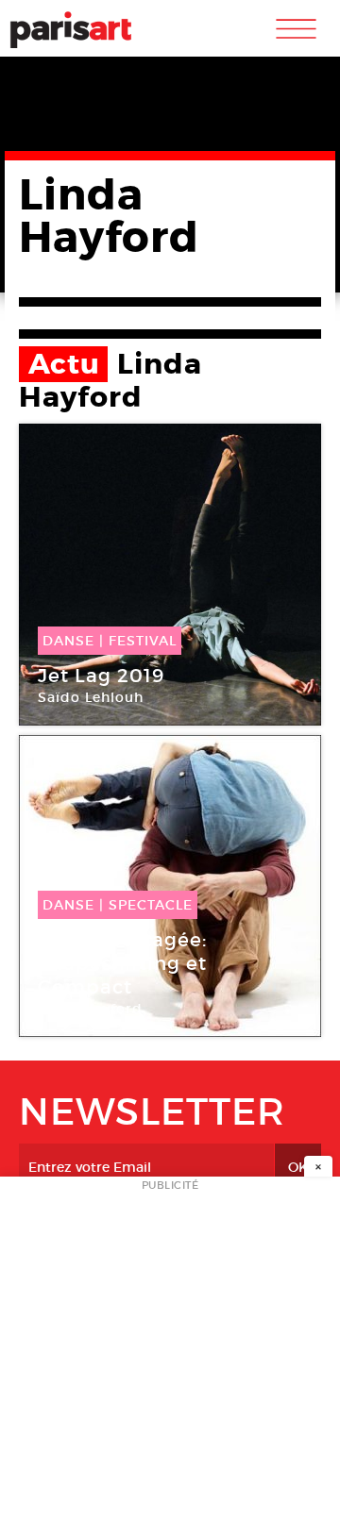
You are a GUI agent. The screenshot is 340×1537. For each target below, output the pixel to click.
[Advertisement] (170, 1362)
